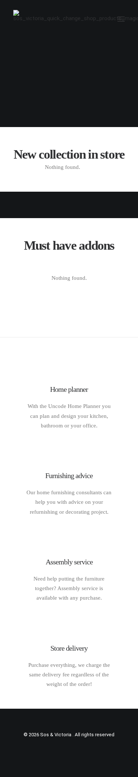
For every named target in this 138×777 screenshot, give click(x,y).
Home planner (69, 389)
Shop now (69, 102)
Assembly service (69, 562)
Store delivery (69, 648)
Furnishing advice (69, 475)
